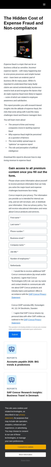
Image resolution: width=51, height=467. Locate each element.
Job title (12, 250)
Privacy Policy (25, 460)
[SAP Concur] (15, 4)
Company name (16, 244)
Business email (15, 237)
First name (13, 216)
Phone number (15, 230)
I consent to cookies (25, 447)
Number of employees (18, 257)
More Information (25, 455)
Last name (13, 223)
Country (12, 264)
